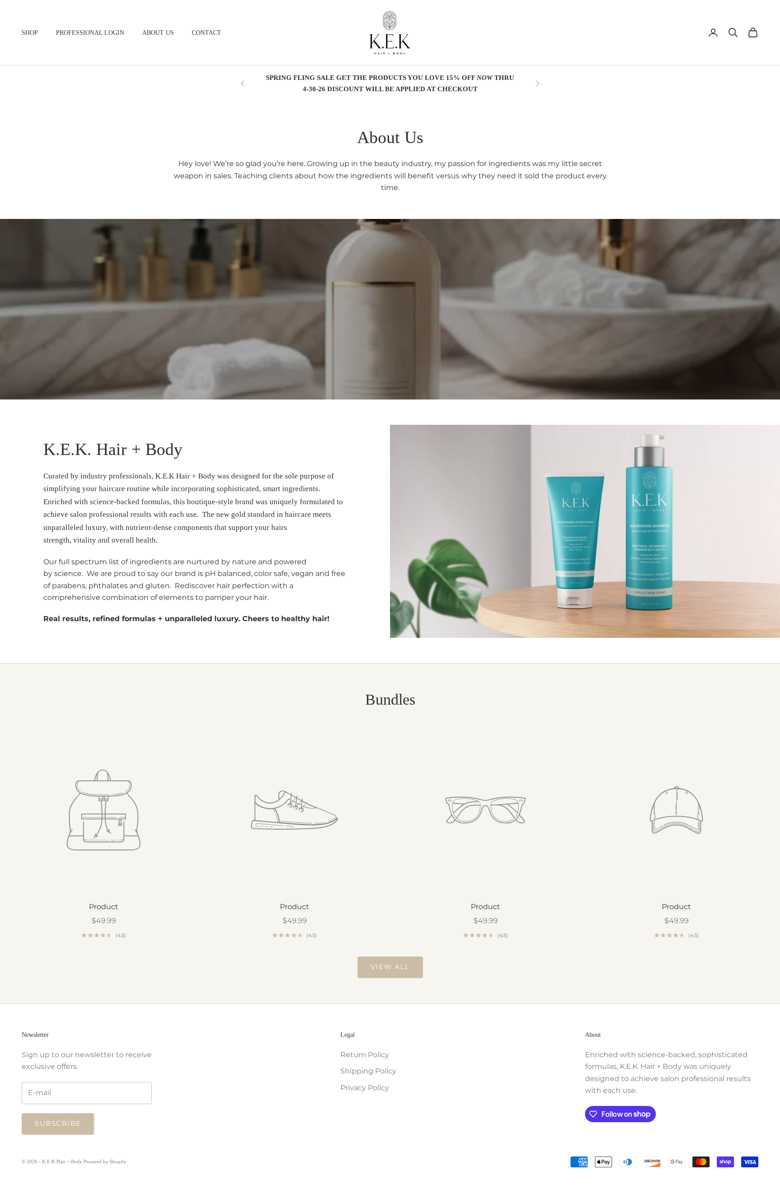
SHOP (30, 32)
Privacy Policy (364, 1087)
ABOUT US (158, 32)
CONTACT (206, 32)
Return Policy (364, 1054)
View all (390, 966)
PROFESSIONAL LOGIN (90, 32)
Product (103, 906)
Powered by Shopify (105, 1161)
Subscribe (58, 1123)
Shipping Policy (368, 1071)
